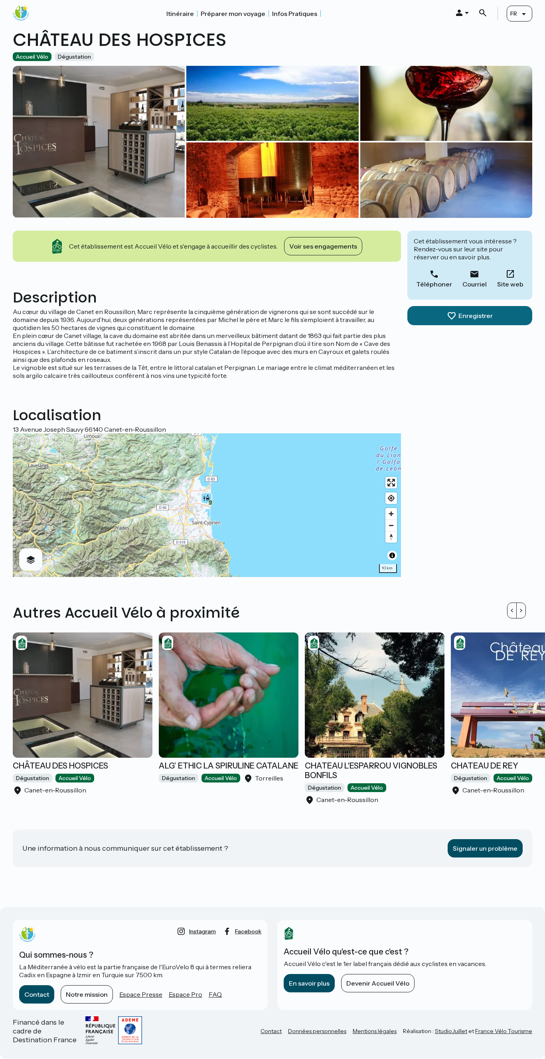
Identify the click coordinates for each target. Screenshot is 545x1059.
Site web (510, 284)
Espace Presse (140, 994)
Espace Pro (185, 994)
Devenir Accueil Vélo (377, 983)
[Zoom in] (391, 514)
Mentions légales (375, 1031)
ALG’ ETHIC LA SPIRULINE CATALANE (228, 766)
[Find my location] (391, 498)
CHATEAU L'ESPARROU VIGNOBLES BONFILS (371, 770)
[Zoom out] (391, 525)
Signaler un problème (485, 848)
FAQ (215, 994)
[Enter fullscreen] (391, 482)
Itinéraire (180, 14)
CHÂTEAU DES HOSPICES (60, 766)
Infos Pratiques (294, 14)
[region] (207, 505)
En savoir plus (309, 983)
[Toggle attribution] (392, 555)
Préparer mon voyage (233, 14)
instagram (202, 931)
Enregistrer (475, 316)
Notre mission (87, 994)
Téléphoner (434, 284)
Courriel (474, 284)
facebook (248, 931)
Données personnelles (317, 1031)
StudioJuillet (451, 1031)
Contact (36, 994)
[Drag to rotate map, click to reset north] (391, 537)
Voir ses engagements (323, 246)
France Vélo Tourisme (503, 1031)
